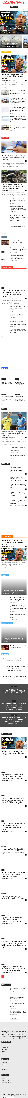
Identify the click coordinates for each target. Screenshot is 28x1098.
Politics (19, 48)
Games (25, 132)
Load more (13, 1018)
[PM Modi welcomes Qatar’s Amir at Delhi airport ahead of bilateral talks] (5, 486)
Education (16, 131)
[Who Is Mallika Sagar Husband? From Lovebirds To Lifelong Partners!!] (5, 990)
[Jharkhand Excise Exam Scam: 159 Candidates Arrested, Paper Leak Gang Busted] (14, 147)
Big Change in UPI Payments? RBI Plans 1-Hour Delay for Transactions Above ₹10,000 (12, 919)
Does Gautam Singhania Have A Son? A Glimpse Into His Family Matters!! (17, 1005)
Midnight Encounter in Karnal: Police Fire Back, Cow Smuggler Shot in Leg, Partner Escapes (17, 200)
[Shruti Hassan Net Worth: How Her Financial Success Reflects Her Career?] (7, 391)
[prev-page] (2, 233)
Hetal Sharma (13, 489)
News (3, 24)
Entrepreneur (7, 132)
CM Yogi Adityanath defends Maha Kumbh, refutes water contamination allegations (17, 257)
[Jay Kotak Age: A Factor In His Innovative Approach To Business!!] (5, 1013)
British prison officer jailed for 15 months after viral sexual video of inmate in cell (18, 502)
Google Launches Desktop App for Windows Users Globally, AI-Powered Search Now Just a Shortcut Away (13, 293)
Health (3, 41)
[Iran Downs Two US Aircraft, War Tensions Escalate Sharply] (5, 479)
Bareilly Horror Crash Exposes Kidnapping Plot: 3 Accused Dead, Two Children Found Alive (13, 186)
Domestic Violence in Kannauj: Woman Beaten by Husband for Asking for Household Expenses (17, 226)
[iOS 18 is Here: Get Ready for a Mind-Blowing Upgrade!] (5, 316)
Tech (21, 49)
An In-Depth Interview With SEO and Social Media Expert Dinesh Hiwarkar (13, 639)
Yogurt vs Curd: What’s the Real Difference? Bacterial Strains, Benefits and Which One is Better (18, 92)
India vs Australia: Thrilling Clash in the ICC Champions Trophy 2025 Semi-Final (13, 433)
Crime (10, 131)
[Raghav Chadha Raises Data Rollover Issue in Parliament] (5, 242)
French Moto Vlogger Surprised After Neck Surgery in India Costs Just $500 (12, 76)
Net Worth (24, 133)
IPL (19, 133)
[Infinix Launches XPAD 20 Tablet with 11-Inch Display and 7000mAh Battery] (5, 308)
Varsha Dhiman (4, 437)
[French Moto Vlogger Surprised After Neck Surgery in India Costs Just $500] (14, 22)
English (5, 1097)
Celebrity (25, 130)
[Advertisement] (14, 351)
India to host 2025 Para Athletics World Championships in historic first (17, 457)
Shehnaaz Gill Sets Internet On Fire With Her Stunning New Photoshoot (13, 591)
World (25, 49)
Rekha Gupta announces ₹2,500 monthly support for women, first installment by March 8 (18, 249)
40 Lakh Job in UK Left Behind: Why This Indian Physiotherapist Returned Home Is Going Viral (17, 127)
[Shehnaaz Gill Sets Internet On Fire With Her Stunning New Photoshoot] (14, 586)
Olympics (14, 48)
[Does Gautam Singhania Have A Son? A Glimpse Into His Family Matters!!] (5, 1005)
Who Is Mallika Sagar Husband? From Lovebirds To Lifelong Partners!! (17, 990)
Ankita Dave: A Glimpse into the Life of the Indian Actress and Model (17, 616)
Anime (13, 130)
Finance (19, 132)
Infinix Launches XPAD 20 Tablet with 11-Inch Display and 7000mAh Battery (18, 308)
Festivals (14, 132)
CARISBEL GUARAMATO (8, 593)
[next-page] (5, 233)
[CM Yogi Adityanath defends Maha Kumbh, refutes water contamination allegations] (5, 257)
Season (25, 48)
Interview (14, 133)
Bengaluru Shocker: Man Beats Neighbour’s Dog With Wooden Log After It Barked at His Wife (13, 968)
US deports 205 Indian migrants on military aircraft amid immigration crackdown (18, 494)
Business (19, 130)
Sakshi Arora (10, 670)
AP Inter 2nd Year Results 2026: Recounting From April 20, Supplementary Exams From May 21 (13, 851)
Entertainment (24, 131)
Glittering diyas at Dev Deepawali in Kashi (14, 659)
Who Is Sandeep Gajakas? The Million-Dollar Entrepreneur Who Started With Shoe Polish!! (17, 997)
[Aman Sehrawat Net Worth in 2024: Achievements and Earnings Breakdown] (21, 375)
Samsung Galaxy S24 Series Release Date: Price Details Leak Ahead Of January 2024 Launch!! (18, 323)
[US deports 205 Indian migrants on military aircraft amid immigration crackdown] (5, 494)
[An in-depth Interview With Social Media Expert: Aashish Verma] (5, 647)
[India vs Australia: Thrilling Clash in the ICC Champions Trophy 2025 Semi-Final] (14, 421)
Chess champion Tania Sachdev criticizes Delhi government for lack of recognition (17, 449)
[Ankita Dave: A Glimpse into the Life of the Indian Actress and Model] (5, 616)
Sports (15, 49)
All (8, 130)
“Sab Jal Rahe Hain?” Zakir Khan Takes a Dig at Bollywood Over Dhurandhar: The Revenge (17, 599)
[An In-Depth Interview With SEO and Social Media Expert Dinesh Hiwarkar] (14, 634)
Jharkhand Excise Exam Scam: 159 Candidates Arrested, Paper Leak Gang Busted (13, 157)
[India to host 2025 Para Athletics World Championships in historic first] (5, 457)
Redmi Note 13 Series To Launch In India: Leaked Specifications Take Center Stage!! (18, 331)
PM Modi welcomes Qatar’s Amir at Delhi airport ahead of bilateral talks (18, 486)
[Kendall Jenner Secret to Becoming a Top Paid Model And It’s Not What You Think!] (7, 375)
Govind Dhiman (4, 80)
